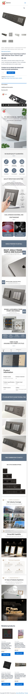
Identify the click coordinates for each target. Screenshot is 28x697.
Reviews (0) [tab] (4, 90)
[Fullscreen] (24, 105)
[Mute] (22, 105)
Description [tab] (4, 84)
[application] (14, 99)
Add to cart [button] (6, 654)
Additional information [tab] (7, 87)
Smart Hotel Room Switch (12, 78)
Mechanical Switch (9, 47)
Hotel (5, 78)
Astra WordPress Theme (22, 693)
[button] (24, 8)
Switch (20, 78)
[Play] (3, 105)
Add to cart (11, 72)
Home (2, 47)
